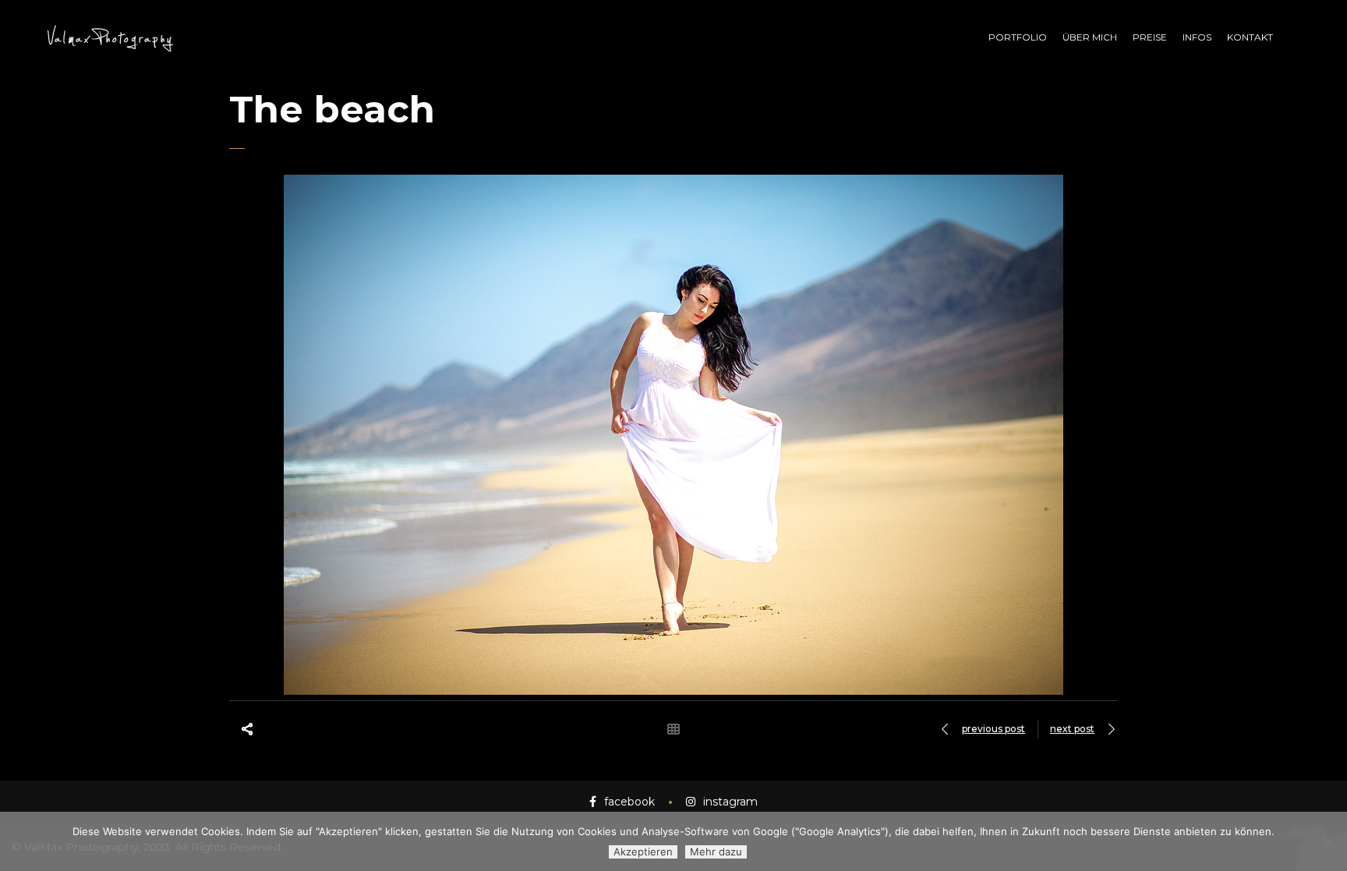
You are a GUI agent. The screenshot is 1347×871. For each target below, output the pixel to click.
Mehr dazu (716, 851)
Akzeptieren (643, 851)
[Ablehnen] (1327, 841)
